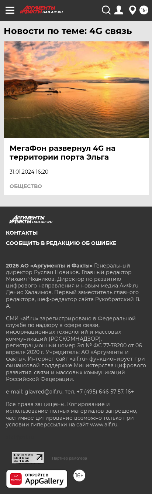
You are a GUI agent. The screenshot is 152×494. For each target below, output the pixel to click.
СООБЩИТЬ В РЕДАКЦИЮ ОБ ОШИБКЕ (61, 243)
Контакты (22, 232)
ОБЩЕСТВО (26, 186)
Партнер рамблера (69, 458)
